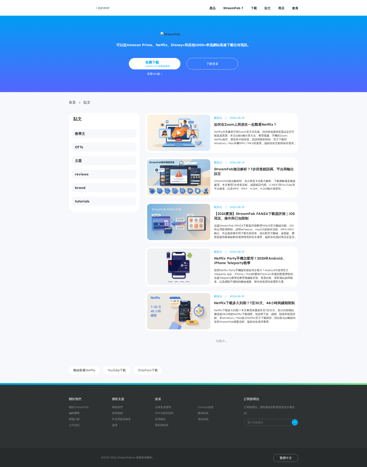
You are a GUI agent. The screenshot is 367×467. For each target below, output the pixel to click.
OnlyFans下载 (148, 370)
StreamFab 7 (233, 8)
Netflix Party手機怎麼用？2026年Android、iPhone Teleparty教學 (250, 260)
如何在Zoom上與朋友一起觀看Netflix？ (245, 124)
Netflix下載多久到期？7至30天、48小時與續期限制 (254, 303)
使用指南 (117, 413)
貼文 (268, 8)
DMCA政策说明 (164, 413)
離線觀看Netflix (84, 370)
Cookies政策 (206, 407)
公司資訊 (74, 425)
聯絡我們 (117, 407)
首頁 (72, 102)
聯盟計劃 (74, 419)
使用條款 (160, 419)
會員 (295, 8)
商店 (281, 8)
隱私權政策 (161, 425)
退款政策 (203, 419)
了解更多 (212, 64)
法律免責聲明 (163, 407)
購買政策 (203, 413)
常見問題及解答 (121, 419)
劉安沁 (218, 118)
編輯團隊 (74, 413)
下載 (254, 8)
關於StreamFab (79, 407)
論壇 (114, 425)
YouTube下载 (117, 370)
